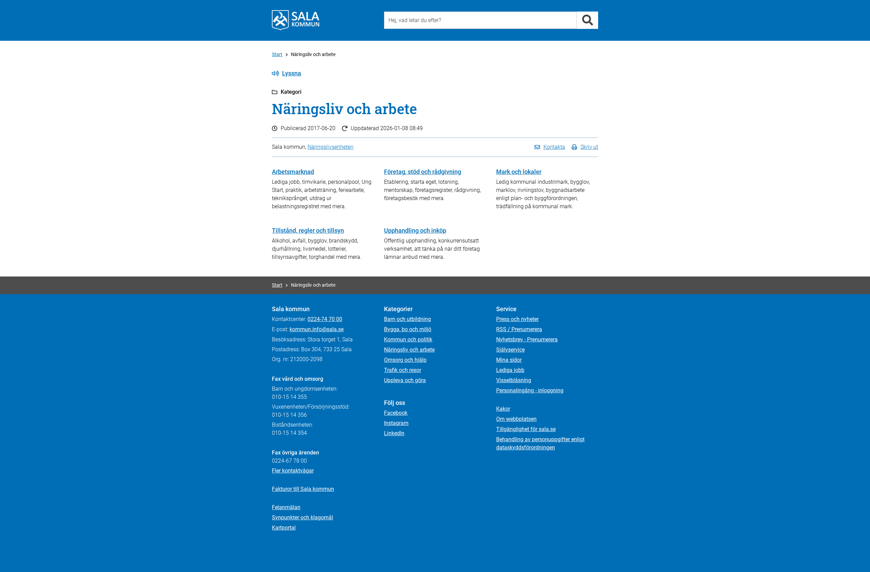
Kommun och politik (408, 339)
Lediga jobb (510, 370)
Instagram (396, 423)
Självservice (510, 349)
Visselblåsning (513, 380)
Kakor (503, 409)
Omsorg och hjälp (405, 360)
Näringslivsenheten (330, 147)
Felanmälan (286, 507)
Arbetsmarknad (293, 171)
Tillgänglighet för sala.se (526, 429)
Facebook (395, 413)
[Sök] (587, 20)
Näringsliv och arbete (409, 349)
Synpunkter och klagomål (302, 517)
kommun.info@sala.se (317, 329)
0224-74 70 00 (325, 319)
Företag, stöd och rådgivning (422, 171)
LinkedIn (394, 433)
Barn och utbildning (407, 319)
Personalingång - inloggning (529, 390)
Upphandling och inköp (415, 230)
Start (277, 54)
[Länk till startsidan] (295, 20)
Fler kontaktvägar (293, 470)
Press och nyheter (517, 319)
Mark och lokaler (518, 171)
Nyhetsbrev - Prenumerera (527, 339)
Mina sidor (509, 360)
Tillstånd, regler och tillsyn (308, 230)
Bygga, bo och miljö (407, 329)
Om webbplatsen (516, 419)
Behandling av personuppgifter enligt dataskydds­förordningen (540, 443)
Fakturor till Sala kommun (303, 489)
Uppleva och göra (405, 380)
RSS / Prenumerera (519, 329)
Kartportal (284, 527)
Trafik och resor (402, 370)
